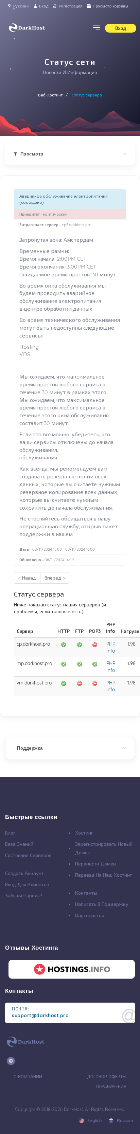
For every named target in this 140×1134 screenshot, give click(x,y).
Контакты (86, 893)
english (94, 1120)
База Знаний (19, 844)
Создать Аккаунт (24, 873)
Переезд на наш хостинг (103, 875)
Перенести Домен (95, 864)
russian (124, 1120)
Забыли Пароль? (23, 896)
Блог (10, 833)
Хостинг (84, 833)
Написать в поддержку (101, 904)
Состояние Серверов (28, 855)
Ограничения (111, 1086)
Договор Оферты (106, 1076)
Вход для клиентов (27, 884)
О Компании (28, 1076)
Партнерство (89, 915)
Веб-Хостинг (50, 94)
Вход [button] (120, 28)
